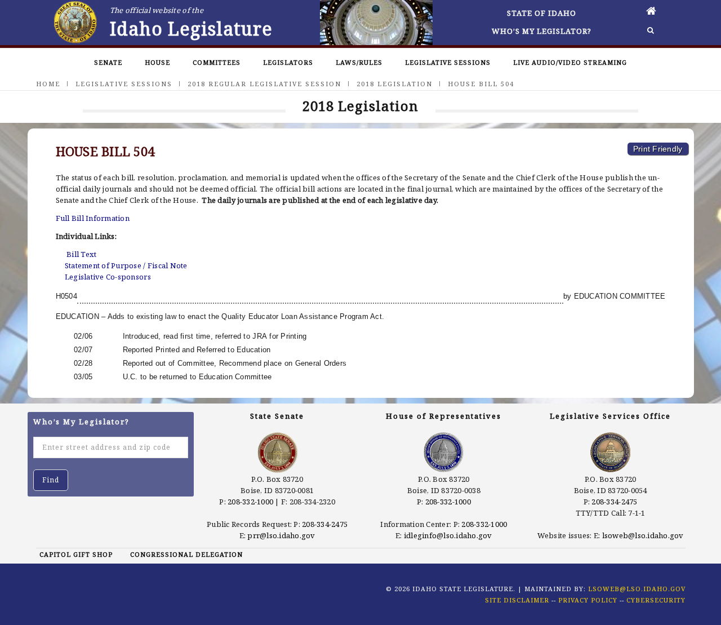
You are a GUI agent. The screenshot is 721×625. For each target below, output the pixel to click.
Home (48, 83)
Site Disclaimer (517, 600)
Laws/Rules (359, 62)
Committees (217, 62)
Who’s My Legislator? (541, 31)
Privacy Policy (587, 600)
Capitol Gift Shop (76, 554)
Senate (108, 62)
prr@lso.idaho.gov (281, 535)
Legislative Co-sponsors (108, 277)
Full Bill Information (93, 218)
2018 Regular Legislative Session (264, 83)
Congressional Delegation (186, 554)
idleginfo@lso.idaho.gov (448, 535)
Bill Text (81, 254)
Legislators (288, 62)
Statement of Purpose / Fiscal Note (126, 265)
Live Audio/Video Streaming (570, 62)
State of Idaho (541, 13)
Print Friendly (658, 148)
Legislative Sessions (448, 62)
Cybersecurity (656, 600)
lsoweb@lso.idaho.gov (643, 535)
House (157, 62)
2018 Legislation (395, 83)
